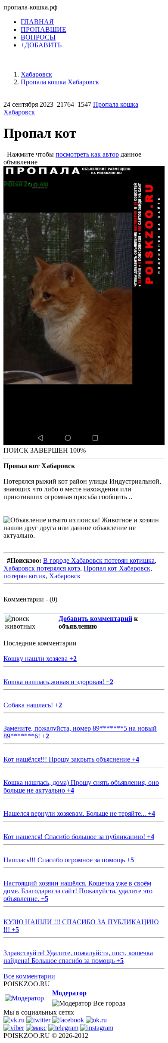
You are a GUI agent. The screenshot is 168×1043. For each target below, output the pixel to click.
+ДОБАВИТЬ (41, 45)
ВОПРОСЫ (38, 37)
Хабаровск (65, 576)
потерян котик (24, 576)
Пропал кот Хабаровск (117, 568)
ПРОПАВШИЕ (43, 29)
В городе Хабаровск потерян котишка (99, 560)
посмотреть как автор (87, 154)
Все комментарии (29, 976)
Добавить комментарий (95, 618)
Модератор (69, 993)
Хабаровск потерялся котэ (41, 568)
